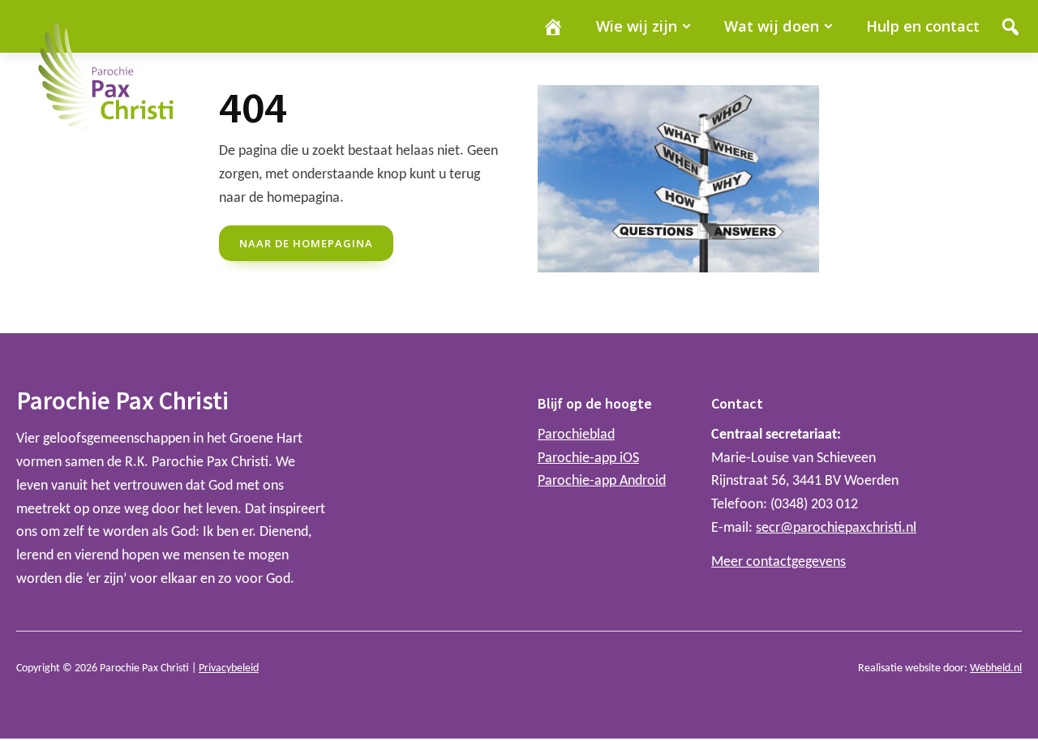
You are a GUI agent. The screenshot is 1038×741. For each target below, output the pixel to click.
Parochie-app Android (602, 481)
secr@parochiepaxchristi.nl (836, 528)
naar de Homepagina (306, 243)
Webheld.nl (996, 668)
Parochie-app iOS (588, 458)
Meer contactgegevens (778, 562)
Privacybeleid (229, 668)
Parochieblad (576, 435)
